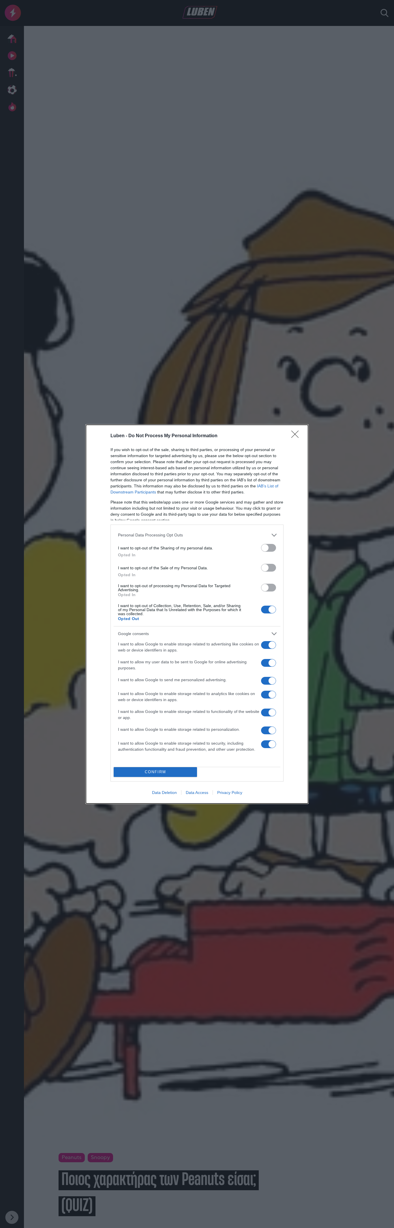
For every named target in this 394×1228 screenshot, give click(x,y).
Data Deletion (164, 792)
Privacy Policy (229, 792)
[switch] (268, 548)
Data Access (197, 792)
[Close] (296, 436)
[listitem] (197, 535)
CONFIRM (155, 772)
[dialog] (197, 614)
